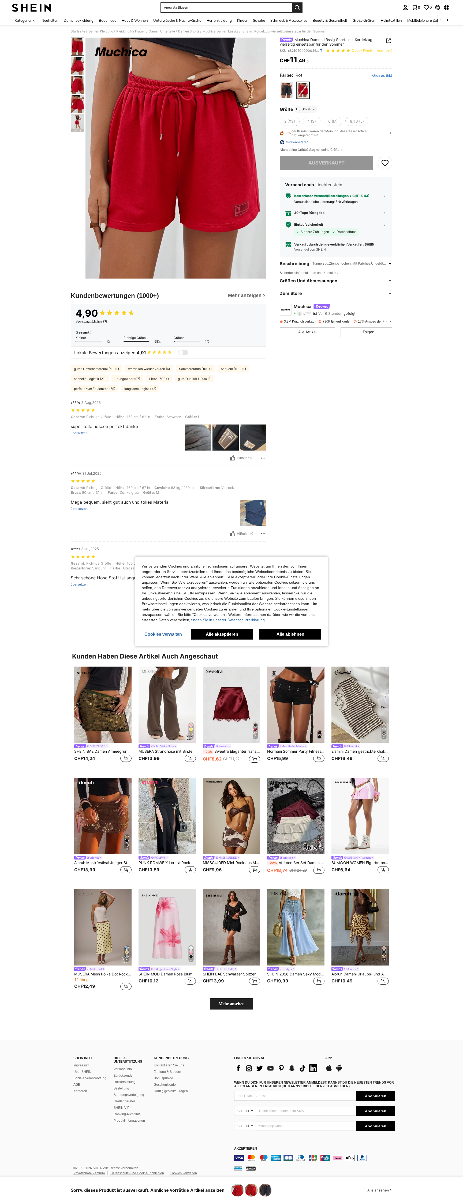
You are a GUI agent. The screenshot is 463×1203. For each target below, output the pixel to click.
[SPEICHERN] (385, 163)
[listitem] (103, 717)
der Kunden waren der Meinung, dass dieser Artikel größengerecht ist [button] (326, 133)
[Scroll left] (441, 20)
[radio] (286, 90)
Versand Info (123, 1069)
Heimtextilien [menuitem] (391, 20)
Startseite (78, 31)
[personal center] (405, 7)
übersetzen (79, 433)
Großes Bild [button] (382, 75)
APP (328, 1058)
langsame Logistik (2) (140, 389)
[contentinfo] (314, 1158)
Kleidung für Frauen (130, 31)
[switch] (183, 352)
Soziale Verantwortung (89, 1078)
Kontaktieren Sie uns (169, 1065)
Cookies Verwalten (183, 1173)
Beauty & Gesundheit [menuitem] (330, 20)
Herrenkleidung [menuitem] (219, 20)
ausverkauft (326, 163)
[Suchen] (297, 7)
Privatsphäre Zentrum (89, 1173)
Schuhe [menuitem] (259, 20)
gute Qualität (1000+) (194, 379)
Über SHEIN (82, 1072)
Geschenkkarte (165, 1085)
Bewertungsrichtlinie (89, 321)
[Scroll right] (447, 20)
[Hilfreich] (232, 458)
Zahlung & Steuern (167, 1072)
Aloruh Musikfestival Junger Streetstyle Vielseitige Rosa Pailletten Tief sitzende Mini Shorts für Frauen (103, 863)
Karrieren (80, 1091)
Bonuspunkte (163, 1078)
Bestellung (121, 1088)
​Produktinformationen (129, 1120)
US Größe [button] (303, 109)
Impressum (81, 1065)
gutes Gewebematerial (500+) (96, 369)
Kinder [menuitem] (242, 20)
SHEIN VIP (121, 1108)
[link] (415, 7)
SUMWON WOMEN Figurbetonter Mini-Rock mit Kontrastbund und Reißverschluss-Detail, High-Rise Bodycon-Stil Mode (360, 863)
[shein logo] (31, 7)
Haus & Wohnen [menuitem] (135, 20)
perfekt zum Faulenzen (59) (94, 389)
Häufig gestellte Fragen (171, 1091)
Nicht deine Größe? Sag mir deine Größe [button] (310, 150)
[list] (277, 1068)
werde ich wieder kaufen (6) (149, 369)
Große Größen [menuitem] (364, 20)
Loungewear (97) (127, 379)
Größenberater (124, 1101)
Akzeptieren (245, 1148)
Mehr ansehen (232, 1003)
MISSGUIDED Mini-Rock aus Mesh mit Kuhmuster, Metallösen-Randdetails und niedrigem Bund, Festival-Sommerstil (231, 863)
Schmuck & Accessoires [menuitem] (288, 20)
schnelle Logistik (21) (90, 379)
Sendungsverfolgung (129, 1095)
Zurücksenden (124, 1075)
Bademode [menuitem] (107, 20)
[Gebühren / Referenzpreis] (307, 61)
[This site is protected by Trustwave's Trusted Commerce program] (238, 1168)
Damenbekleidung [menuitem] (79, 20)
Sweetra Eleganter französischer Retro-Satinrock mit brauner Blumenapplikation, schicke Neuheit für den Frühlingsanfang (232, 751)
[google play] (339, 1071)
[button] (437, 7)
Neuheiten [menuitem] (50, 20)
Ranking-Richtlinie (127, 1114)
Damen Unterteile (162, 31)
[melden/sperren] (263, 458)
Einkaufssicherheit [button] (308, 224)
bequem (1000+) (233, 369)
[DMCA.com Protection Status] (251, 1168)
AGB (76, 1085)
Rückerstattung (125, 1082)
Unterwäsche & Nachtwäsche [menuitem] (177, 20)
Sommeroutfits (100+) (195, 369)
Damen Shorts (188, 31)
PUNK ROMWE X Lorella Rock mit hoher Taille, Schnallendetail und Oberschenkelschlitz (167, 863)
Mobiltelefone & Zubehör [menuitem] (426, 20)
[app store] (329, 1071)
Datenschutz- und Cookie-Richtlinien (137, 1173)
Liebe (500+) (159, 379)
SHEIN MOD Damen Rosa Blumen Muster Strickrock (167, 974)
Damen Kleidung (100, 31)
